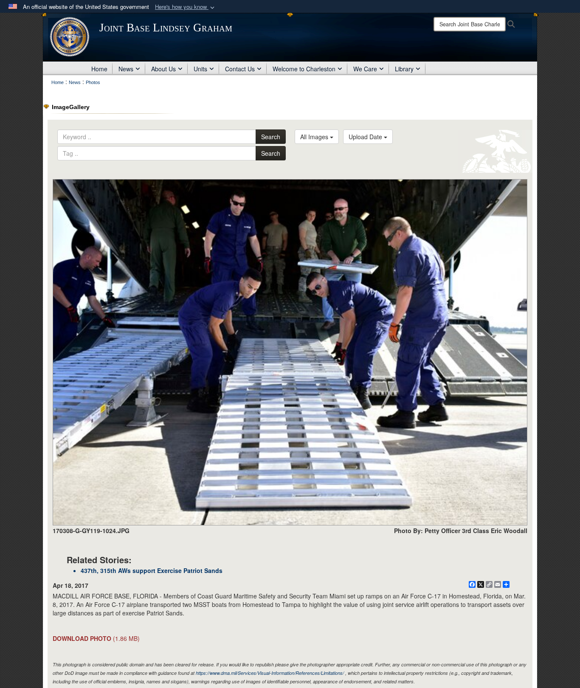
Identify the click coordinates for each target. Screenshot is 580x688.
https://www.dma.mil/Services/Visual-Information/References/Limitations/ (270, 673)
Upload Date (366, 136)
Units (200, 69)
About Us (163, 69)
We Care (365, 69)
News (125, 69)
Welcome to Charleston (304, 69)
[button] (185, 7)
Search (270, 136)
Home (99, 69)
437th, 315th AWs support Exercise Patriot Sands (151, 570)
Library (404, 69)
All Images (315, 136)
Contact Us (240, 69)
